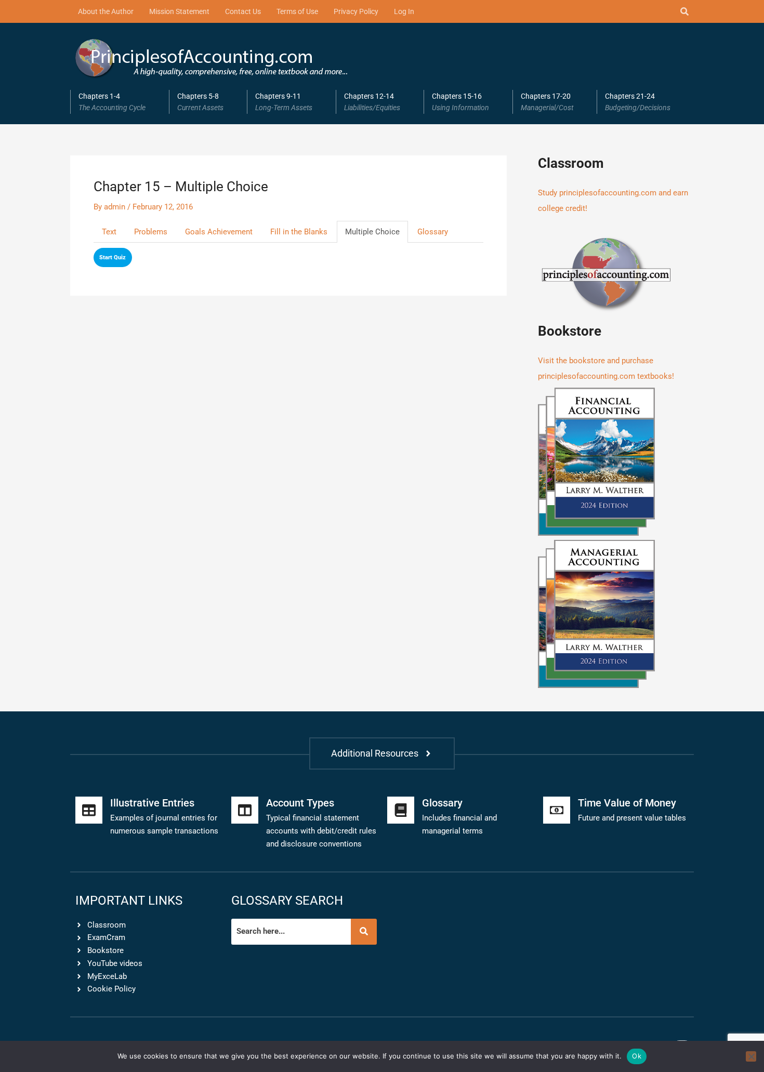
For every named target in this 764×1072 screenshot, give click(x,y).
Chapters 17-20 (547, 102)
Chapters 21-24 (637, 102)
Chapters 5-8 (200, 102)
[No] (751, 1056)
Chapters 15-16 (460, 102)
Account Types (300, 803)
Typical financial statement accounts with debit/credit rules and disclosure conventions (321, 831)
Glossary (432, 231)
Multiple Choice (372, 231)
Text (109, 231)
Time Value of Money (627, 803)
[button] (119, 102)
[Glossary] (400, 810)
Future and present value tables (632, 818)
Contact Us (243, 11)
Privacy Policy (356, 11)
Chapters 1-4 (112, 102)
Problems (150, 231)
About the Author (106, 11)
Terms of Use (297, 11)
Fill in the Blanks (298, 231)
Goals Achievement (219, 231)
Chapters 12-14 (372, 102)
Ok (636, 1056)
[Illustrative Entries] (88, 810)
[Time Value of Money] (556, 810)
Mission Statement (179, 11)
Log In (404, 11)
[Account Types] (244, 810)
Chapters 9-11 (283, 102)
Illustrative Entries (152, 803)
